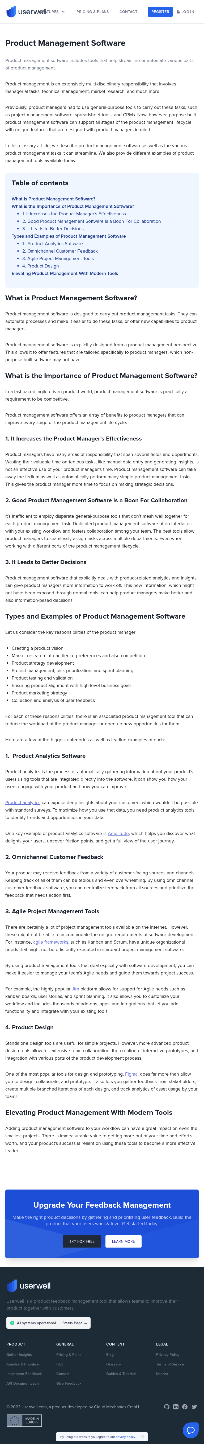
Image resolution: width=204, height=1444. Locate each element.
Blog (110, 1354)
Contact (62, 1373)
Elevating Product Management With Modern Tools (65, 273)
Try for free (82, 1241)
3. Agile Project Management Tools (58, 258)
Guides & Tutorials (121, 1373)
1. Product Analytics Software (52, 243)
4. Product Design (40, 265)
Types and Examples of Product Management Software (69, 236)
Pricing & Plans (69, 1354)
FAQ (59, 1364)
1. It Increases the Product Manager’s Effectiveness (74, 213)
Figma (131, 1074)
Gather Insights (19, 1354)
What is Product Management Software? (53, 198)
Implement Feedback (24, 1373)
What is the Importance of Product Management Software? (73, 206)
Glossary (113, 1364)
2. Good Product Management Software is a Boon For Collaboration (91, 221)
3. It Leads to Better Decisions (53, 228)
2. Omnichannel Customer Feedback (60, 251)
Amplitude (118, 833)
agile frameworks (50, 942)
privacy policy (125, 1436)
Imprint (162, 1373)
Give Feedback (68, 1383)
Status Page (74, 1323)
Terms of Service (170, 1364)
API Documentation (22, 1383)
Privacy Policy (167, 1354)
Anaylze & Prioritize (22, 1364)
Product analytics (22, 802)
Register (160, 11)
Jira (75, 988)
